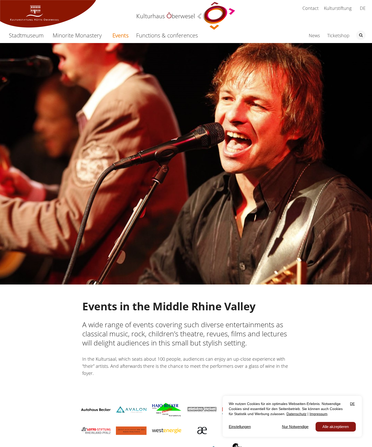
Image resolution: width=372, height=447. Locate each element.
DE (363, 8)
